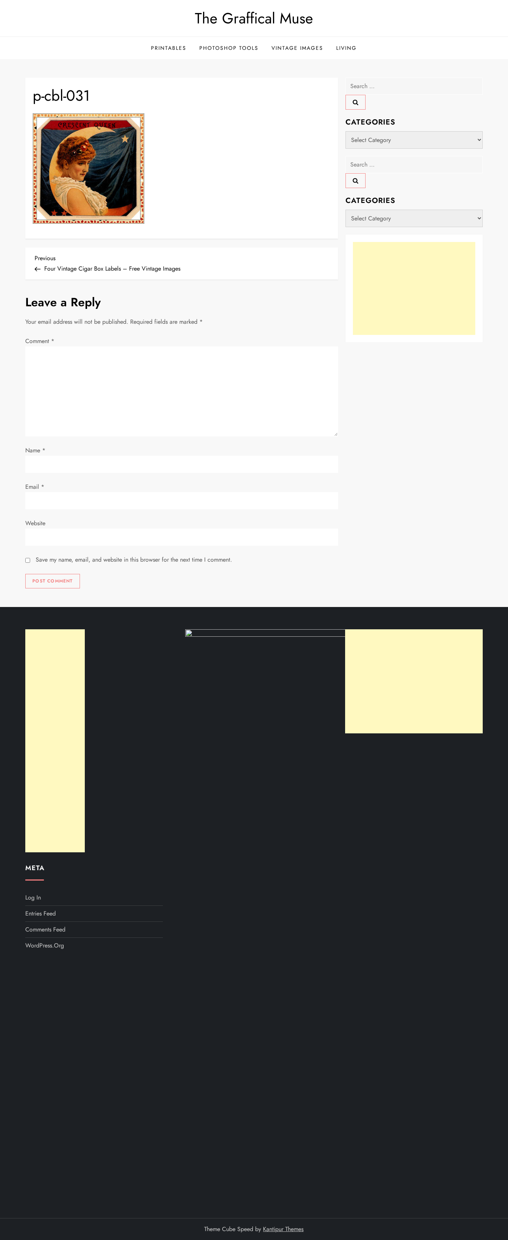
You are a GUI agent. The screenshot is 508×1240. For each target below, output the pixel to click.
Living (346, 48)
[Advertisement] (414, 288)
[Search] (355, 102)
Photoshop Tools (228, 48)
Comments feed (45, 929)
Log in (33, 897)
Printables (168, 48)
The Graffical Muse (254, 18)
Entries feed (40, 913)
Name (35, 450)
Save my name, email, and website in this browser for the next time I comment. (134, 559)
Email (34, 486)
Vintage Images (297, 48)
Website (35, 523)
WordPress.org (44, 945)
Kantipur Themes (283, 1229)
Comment (39, 341)
